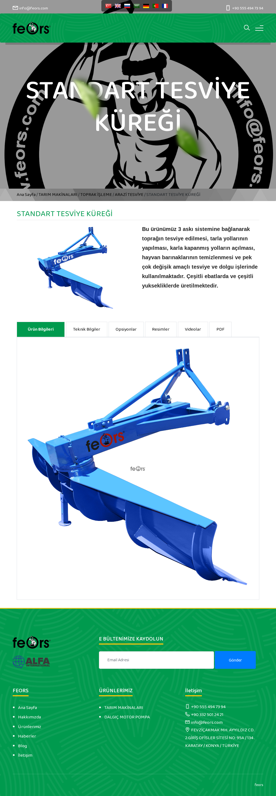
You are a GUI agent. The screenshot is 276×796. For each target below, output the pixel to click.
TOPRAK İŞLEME (96, 194)
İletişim (25, 755)
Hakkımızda (29, 717)
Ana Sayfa (26, 194)
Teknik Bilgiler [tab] (86, 329)
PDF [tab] (220, 329)
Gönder (235, 660)
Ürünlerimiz (29, 726)
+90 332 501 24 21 (207, 714)
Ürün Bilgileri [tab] (41, 329)
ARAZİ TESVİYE (129, 194)
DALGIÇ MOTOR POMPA (127, 717)
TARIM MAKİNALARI (58, 194)
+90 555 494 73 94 (247, 8)
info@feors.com (33, 8)
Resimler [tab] (161, 329)
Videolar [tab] (193, 329)
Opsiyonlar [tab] (126, 329)
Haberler (27, 736)
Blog (22, 745)
